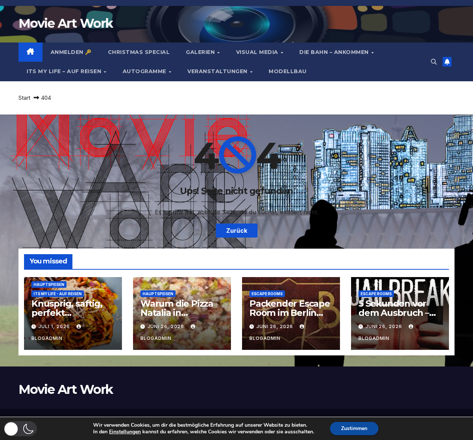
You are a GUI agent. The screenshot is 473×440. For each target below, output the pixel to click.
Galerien (201, 52)
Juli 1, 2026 (54, 326)
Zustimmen (354, 428)
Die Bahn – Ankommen (334, 52)
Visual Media (258, 52)
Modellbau (288, 71)
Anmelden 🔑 (71, 52)
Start (24, 97)
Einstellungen (125, 432)
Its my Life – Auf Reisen (65, 71)
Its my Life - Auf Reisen (58, 293)
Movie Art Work (65, 23)
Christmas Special (139, 52)
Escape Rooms (267, 293)
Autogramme (145, 71)
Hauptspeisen (49, 284)
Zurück (236, 230)
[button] (434, 61)
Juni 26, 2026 (166, 326)
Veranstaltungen (218, 71)
